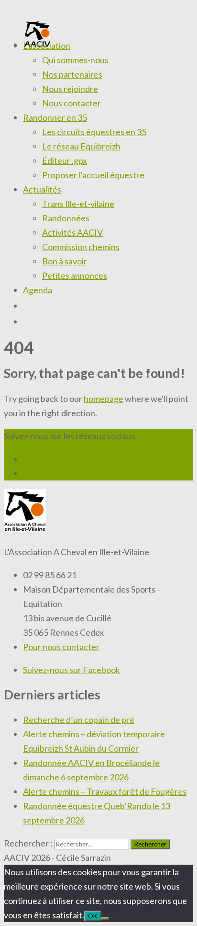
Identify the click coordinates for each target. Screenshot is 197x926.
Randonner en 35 (55, 117)
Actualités (42, 189)
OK (93, 916)
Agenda (37, 290)
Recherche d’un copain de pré (78, 719)
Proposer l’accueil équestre (93, 175)
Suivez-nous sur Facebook (71, 669)
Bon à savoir (64, 261)
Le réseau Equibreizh (81, 146)
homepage (103, 398)
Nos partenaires (72, 74)
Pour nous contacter (61, 646)
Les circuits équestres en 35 (94, 131)
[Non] (105, 918)
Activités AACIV (72, 232)
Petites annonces (74, 275)
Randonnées (65, 218)
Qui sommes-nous (75, 60)
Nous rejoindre (70, 88)
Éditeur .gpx (64, 160)
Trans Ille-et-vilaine (78, 203)
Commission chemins (81, 246)
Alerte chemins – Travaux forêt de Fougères (104, 791)
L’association (46, 45)
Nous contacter (71, 103)
